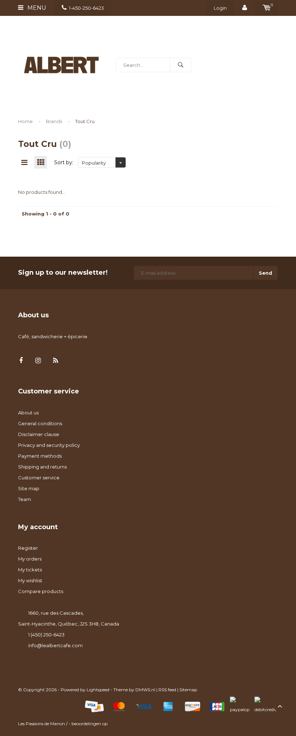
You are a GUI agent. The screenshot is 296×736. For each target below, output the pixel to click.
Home (25, 121)
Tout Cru (85, 121)
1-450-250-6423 (86, 8)
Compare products (40, 591)
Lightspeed (98, 689)
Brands (54, 121)
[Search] (180, 65)
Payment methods (40, 456)
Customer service (39, 477)
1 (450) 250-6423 (46, 634)
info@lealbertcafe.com (55, 645)
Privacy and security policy (49, 445)
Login (220, 8)
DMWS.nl (145, 689)
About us (28, 412)
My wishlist (30, 580)
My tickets (30, 569)
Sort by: (63, 162)
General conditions (40, 423)
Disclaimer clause (38, 434)
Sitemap (188, 689)
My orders (30, 559)
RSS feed (167, 689)
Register (28, 548)
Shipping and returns (42, 467)
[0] (266, 8)
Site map (28, 488)
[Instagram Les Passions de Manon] (38, 361)
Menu (36, 7)
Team (24, 499)
